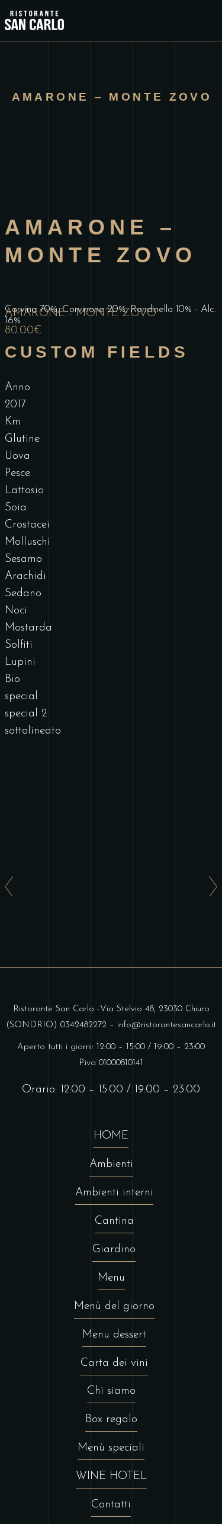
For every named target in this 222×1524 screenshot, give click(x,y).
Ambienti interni (114, 1192)
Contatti (111, 1504)
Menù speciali (111, 1448)
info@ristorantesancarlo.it (166, 1025)
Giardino (114, 1249)
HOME (111, 1136)
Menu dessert (114, 1334)
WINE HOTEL (111, 1476)
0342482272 (83, 1025)
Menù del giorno (114, 1306)
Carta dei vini (114, 1363)
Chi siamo (111, 1391)
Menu (111, 1278)
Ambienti (111, 1164)
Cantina (114, 1221)
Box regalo (111, 1419)
